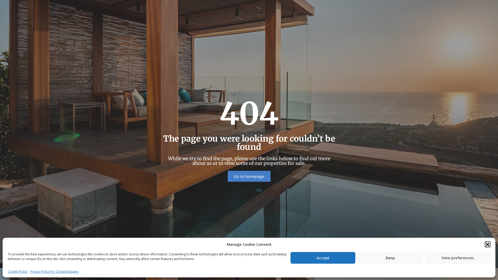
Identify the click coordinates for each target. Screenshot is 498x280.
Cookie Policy (17, 271)
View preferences (457, 257)
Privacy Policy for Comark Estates (54, 271)
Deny (390, 257)
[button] (487, 244)
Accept (322, 257)
